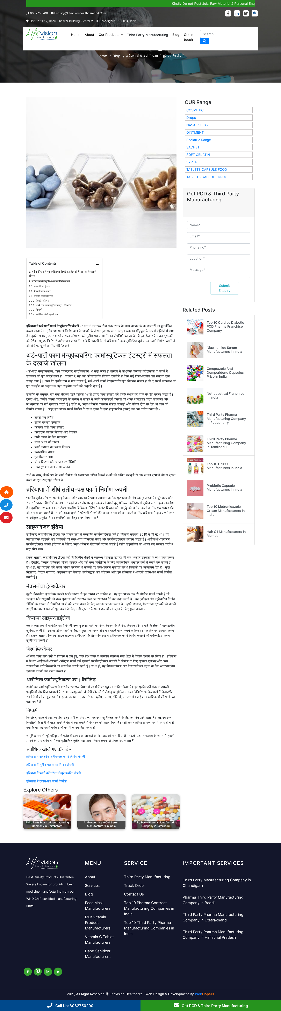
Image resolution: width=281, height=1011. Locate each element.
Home (75, 35)
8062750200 (39, 13)
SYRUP (191, 162)
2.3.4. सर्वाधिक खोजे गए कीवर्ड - (43, 314)
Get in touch (188, 37)
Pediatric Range (198, 140)
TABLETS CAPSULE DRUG (206, 177)
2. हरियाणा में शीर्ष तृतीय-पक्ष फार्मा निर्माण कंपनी (49, 281)
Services (92, 885)
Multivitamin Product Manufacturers (97, 922)
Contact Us (134, 894)
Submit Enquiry (224, 288)
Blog (175, 35)
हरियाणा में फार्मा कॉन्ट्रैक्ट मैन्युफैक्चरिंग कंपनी (53, 773)
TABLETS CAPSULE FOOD (206, 169)
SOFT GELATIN (198, 155)
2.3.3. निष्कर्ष (35, 309)
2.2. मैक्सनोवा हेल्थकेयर (40, 291)
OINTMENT (195, 132)
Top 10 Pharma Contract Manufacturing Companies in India (149, 908)
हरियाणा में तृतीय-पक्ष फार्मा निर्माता (46, 781)
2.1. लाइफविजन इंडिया (39, 286)
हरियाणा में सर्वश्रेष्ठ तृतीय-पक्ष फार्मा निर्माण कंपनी (55, 756)
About (89, 35)
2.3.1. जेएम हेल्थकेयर (39, 300)
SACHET (193, 147)
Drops (191, 118)
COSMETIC (195, 110)
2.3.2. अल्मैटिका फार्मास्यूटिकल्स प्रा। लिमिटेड (50, 305)
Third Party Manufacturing (147, 35)
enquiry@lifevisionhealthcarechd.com (80, 13)
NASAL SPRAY (197, 125)
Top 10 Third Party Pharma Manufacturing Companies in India (149, 928)
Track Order (134, 885)
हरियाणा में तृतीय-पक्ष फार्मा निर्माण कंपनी (50, 765)
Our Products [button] (109, 35)
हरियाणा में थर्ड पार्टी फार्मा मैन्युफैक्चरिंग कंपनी (155, 56)
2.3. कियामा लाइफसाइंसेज (41, 296)
